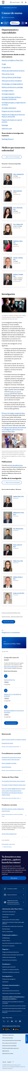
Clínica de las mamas (8, 74)
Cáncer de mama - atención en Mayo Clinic (12, 616)
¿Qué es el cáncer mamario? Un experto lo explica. (14, 739)
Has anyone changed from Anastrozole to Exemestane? (14, 711)
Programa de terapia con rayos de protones (12, 121)
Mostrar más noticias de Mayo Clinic (11, 798)
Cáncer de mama (12, 13)
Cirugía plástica (6, 67)
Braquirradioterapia (6, 767)
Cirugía (4, 64)
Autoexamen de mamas (7, 743)
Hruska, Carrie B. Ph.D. (18, 593)
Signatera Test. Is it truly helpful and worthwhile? (12, 695)
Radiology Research (8, 139)
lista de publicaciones (16, 465)
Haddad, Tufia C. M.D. (18, 496)
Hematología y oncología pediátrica (12, 84)
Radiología (5, 125)
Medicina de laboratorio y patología (12, 87)
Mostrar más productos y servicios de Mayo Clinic (12, 815)
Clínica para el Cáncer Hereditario (12, 80)
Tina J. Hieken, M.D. (18, 224)
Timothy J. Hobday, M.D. (18, 258)
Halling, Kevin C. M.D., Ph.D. (18, 513)
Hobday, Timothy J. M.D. (18, 577)
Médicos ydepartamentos (15, 23)
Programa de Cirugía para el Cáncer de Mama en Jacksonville (13, 115)
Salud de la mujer (7, 128)
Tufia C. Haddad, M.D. (18, 174)
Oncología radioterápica (9, 108)
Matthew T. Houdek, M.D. (18, 275)
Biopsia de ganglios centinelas (9, 763)
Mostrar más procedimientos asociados (11, 770)
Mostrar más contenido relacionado (10, 746)
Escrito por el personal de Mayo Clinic (11, 612)
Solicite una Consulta (9, 17)
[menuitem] (15, 23)
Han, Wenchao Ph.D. (18, 528)
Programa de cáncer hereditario (11, 111)
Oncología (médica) (7, 90)
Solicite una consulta (8, 621)
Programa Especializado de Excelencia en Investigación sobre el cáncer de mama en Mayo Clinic (14, 429)
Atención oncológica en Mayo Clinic (12, 60)
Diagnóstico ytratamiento (5, 23)
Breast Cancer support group (11, 666)
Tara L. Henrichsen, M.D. (18, 208)
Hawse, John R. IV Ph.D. (17, 545)
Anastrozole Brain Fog (9, 679)
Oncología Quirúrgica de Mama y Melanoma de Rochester (11, 98)
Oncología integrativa (8, 94)
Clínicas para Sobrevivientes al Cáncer (13, 70)
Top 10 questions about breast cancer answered (13, 781)
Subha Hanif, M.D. (17, 191)
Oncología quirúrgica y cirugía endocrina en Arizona (14, 103)
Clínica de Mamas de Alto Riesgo (11, 77)
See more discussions (11, 723)
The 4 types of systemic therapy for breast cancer (13, 785)
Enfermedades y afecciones (10, 7)
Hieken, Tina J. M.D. (18, 561)
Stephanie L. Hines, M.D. (18, 241)
